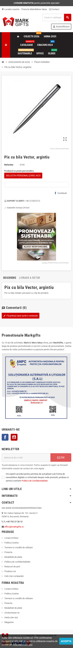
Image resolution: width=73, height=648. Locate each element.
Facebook (5, 437)
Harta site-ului (11, 617)
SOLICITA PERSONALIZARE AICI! (23, 175)
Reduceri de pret (12, 566)
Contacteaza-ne (12, 612)
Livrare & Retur (11, 538)
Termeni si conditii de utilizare (18, 547)
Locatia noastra (10, 9)
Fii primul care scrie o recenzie (20, 315)
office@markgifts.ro (14, 526)
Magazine (9, 622)
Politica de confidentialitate (17, 561)
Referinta (8, 164)
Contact (55, 9)
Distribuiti (62, 193)
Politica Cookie (11, 542)
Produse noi (10, 571)
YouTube (14, 437)
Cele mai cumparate (14, 576)
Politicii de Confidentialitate (35, 480)
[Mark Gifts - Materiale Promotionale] (16, 21)
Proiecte (8, 552)
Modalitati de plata (13, 557)
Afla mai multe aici (22, 644)
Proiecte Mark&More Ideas (34, 9)
